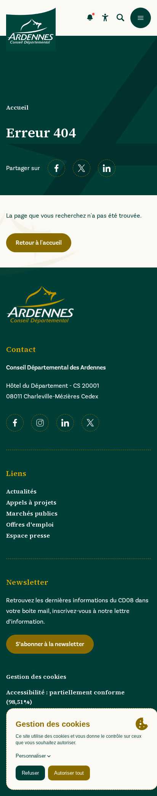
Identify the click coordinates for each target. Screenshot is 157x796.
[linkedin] (106, 168)
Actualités (21, 491)
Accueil (17, 107)
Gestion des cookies (36, 676)
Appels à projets (31, 502)
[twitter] (81, 168)
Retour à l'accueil (39, 243)
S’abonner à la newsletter (50, 644)
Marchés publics (32, 513)
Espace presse (28, 535)
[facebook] (56, 168)
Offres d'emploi (30, 524)
